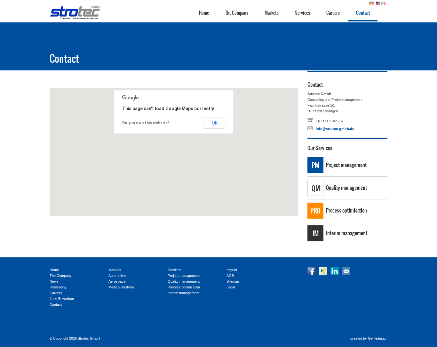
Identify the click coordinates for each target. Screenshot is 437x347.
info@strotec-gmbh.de (335, 129)
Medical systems (121, 287)
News (54, 281)
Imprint (231, 270)
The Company (236, 13)
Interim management (346, 233)
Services (302, 13)
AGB (230, 276)
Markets (272, 13)
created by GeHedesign (368, 338)
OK (215, 122)
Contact (363, 13)
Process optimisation (346, 210)
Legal (230, 287)
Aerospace (116, 281)
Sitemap (232, 281)
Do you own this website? (146, 123)
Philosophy (58, 287)
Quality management (346, 187)
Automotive (117, 276)
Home (204, 13)
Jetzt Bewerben (62, 299)
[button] (174, 148)
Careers (333, 13)
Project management (346, 165)
